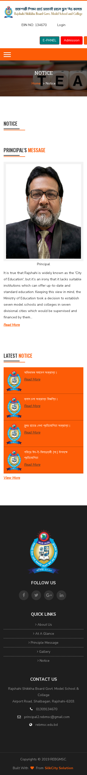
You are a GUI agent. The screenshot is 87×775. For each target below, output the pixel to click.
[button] (7, 54)
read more (12, 324)
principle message (44, 642)
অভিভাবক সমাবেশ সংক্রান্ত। (40, 372)
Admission (72, 40)
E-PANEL (49, 40)
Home (36, 83)
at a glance (44, 633)
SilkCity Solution (59, 768)
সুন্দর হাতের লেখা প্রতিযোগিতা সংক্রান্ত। (47, 425)
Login (61, 25)
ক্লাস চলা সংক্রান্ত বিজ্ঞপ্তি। (41, 399)
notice (44, 660)
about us (44, 624)
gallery (44, 651)
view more (12, 477)
